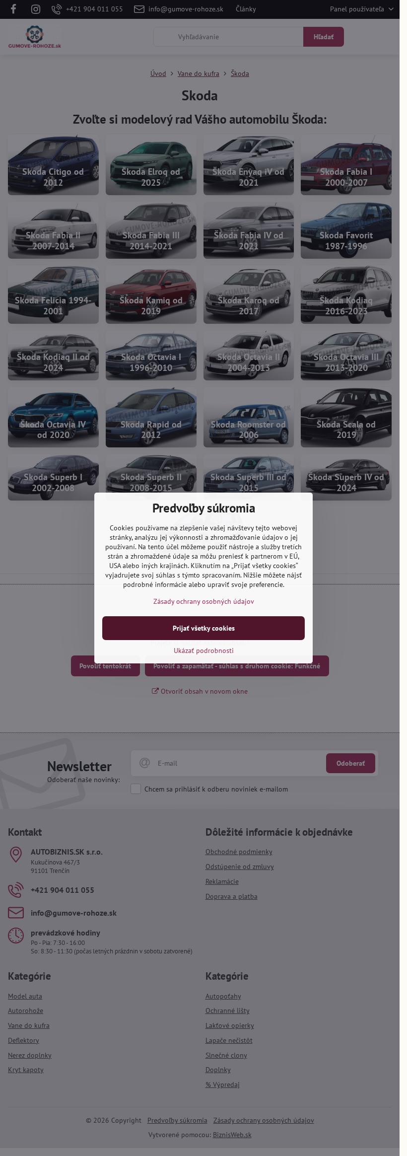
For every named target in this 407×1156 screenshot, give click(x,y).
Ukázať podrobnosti (204, 650)
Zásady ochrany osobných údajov (203, 601)
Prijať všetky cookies (204, 628)
